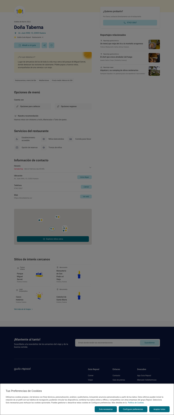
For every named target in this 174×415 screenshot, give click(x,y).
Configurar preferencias (133, 409)
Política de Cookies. (136, 403)
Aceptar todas (159, 409)
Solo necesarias (105, 409)
